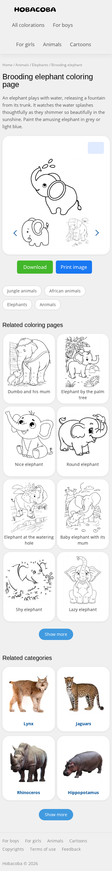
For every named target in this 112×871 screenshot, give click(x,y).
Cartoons (80, 44)
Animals (52, 44)
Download (35, 267)
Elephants (17, 304)
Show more (56, 634)
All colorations (28, 24)
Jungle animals (22, 291)
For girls (25, 44)
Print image (74, 267)
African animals (65, 291)
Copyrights (13, 849)
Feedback (71, 849)
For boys (63, 24)
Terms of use (43, 849)
